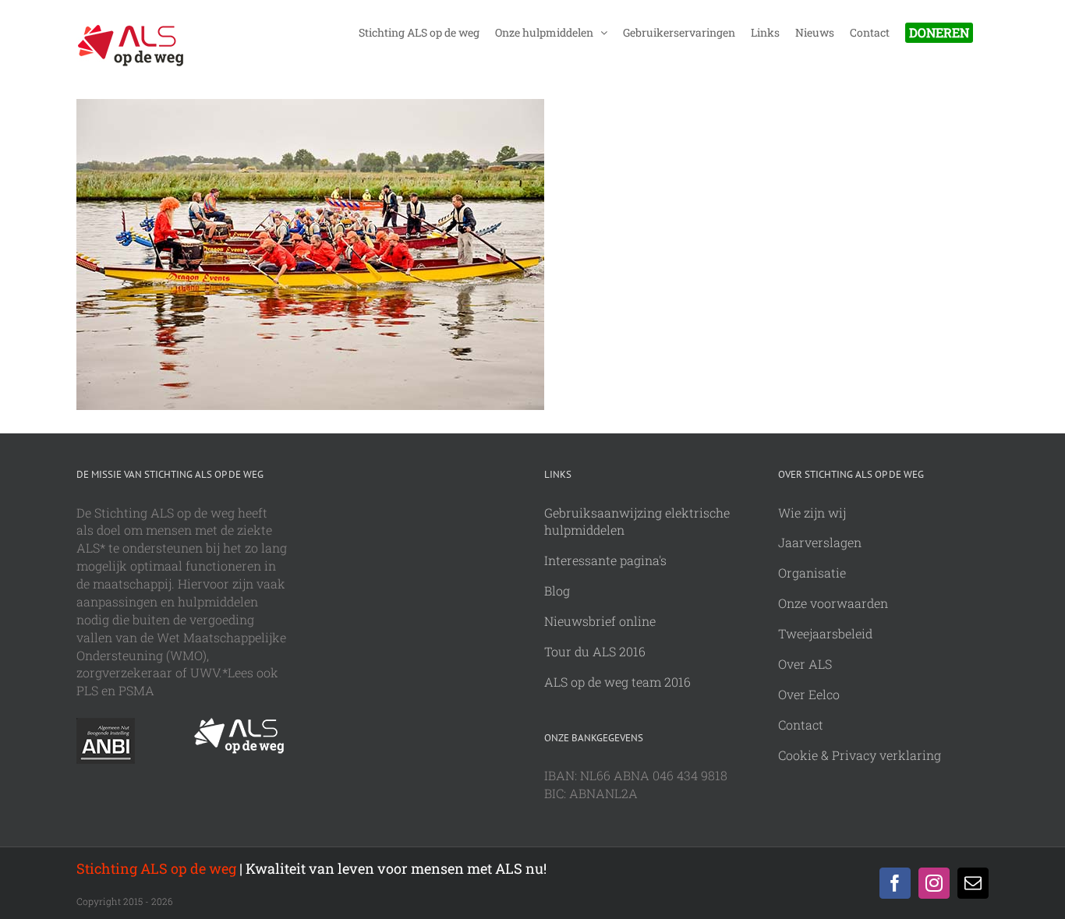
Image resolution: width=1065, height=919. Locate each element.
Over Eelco (809, 694)
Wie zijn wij (812, 512)
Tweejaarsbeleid (825, 633)
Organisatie (812, 572)
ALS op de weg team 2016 (617, 681)
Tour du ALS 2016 (595, 651)
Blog (557, 590)
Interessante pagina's (605, 560)
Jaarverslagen (820, 542)
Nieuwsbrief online (600, 621)
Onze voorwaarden (833, 603)
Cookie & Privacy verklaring (859, 755)
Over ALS (805, 664)
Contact (800, 724)
